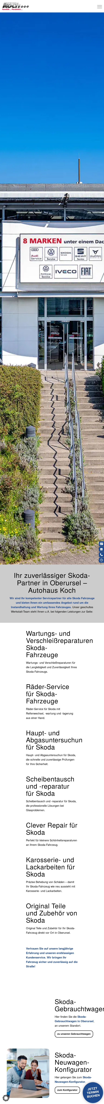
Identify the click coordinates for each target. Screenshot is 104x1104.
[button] (6, 1098)
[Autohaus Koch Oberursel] (15, 6)
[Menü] (98, 6)
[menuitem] (98, 6)
